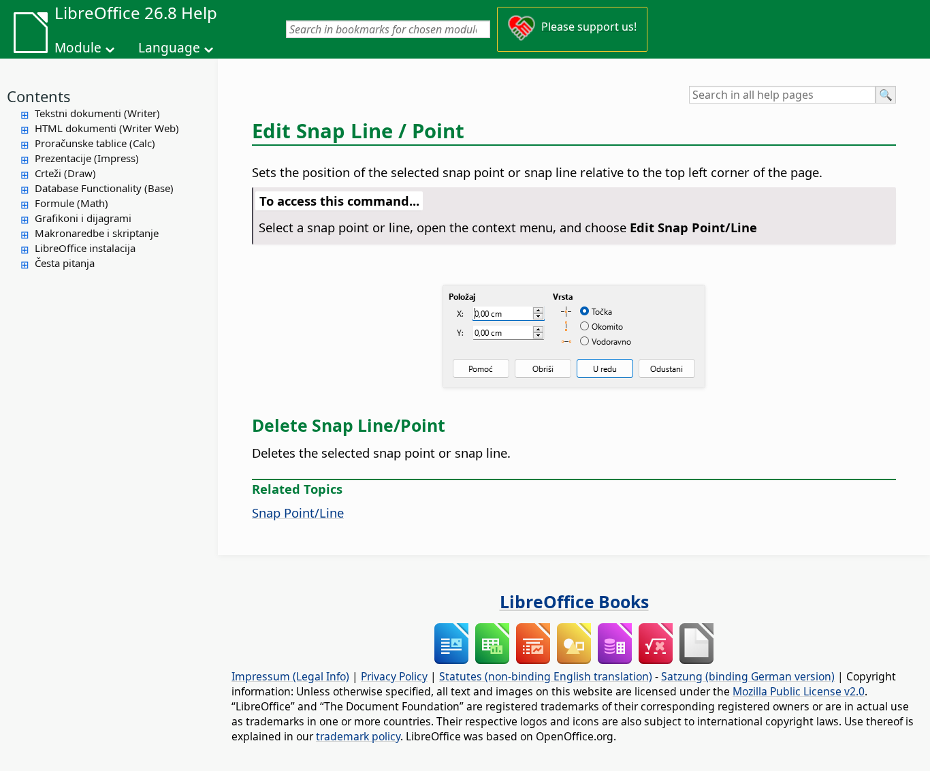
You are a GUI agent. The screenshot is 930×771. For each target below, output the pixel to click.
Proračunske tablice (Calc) (95, 143)
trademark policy (358, 736)
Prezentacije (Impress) (87, 158)
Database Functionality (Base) (104, 188)
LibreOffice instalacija (85, 248)
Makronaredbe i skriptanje (97, 233)
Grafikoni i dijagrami (83, 218)
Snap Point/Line (298, 512)
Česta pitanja (65, 263)
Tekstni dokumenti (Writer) (97, 113)
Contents (39, 96)
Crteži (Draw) (65, 173)
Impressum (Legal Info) (290, 676)
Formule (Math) (71, 203)
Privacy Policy (394, 676)
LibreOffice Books (574, 601)
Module (77, 48)
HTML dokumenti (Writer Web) (107, 128)
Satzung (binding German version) (748, 676)
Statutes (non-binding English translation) (545, 676)
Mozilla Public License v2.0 (799, 691)
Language (169, 48)
